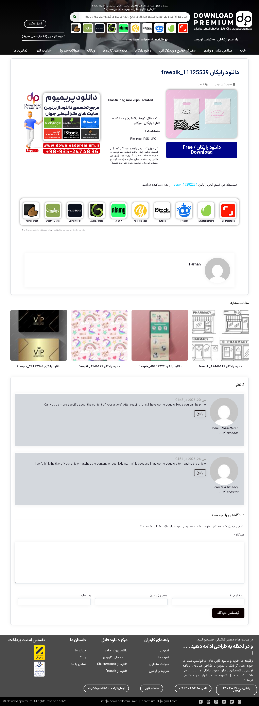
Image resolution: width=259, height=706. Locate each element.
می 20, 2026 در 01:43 (190, 400)
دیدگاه (239, 535)
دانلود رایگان (143, 50)
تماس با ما (20, 50)
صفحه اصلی (140, 159)
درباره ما (80, 650)
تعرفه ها (163, 657)
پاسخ (200, 413)
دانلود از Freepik (116, 671)
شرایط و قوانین (159, 671)
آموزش (164, 650)
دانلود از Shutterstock (112, 664)
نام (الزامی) (237, 595)
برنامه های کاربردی (115, 50)
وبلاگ (91, 50)
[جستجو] (74, 17)
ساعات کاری (43, 50)
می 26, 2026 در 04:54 (190, 459)
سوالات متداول (69, 50)
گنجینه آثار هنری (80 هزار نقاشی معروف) (43, 36)
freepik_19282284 (184, 184)
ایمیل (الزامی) (159, 595)
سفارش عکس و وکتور (218, 50)
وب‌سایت (84, 595)
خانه (243, 50)
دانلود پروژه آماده (116, 650)
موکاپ (217, 85)
